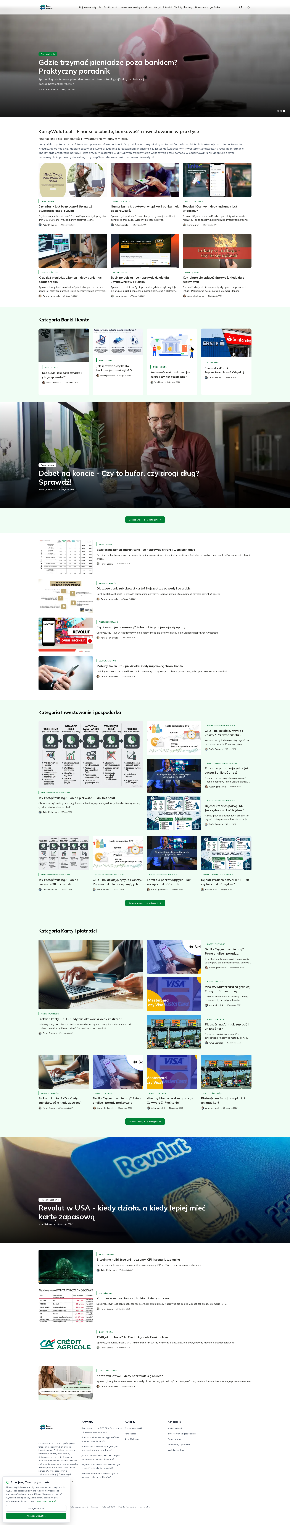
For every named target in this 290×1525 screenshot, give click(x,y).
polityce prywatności (47, 1501)
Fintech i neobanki (194, 201)
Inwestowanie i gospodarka (136, 7)
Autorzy (130, 1421)
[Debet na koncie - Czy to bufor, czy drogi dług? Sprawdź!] (145, 455)
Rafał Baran (131, 1433)
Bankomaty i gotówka (207, 7)
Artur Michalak (46, 1224)
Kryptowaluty (120, 272)
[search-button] (240, 7)
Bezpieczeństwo (49, 272)
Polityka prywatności (79, 1507)
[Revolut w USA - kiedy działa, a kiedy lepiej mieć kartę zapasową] (145, 1190)
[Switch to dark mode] (248, 7)
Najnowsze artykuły (90, 7)
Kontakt (94, 1507)
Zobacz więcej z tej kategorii (143, 519)
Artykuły (87, 1421)
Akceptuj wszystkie (36, 1515)
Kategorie (174, 1421)
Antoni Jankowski (47, 89)
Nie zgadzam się (36, 1508)
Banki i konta (110, 7)
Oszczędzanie (48, 54)
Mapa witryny (145, 1507)
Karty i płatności (163, 7)
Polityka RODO (108, 1507)
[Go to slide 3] (284, 111)
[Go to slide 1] (278, 111)
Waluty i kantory (183, 7)
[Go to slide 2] (281, 111)
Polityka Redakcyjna (127, 1507)
